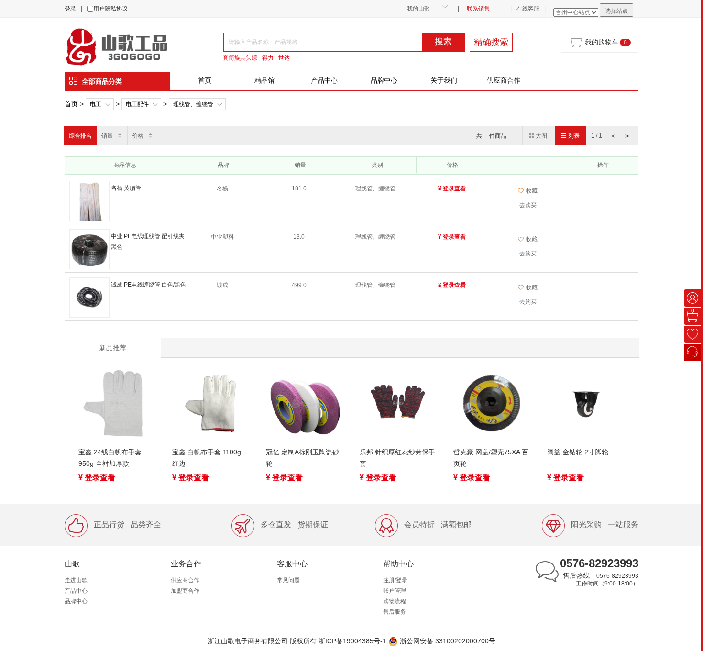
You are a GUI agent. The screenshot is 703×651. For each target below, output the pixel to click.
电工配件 (137, 104)
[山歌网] (128, 46)
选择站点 (616, 11)
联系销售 (478, 8)
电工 (95, 104)
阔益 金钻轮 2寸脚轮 (577, 452)
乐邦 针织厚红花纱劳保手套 (397, 457)
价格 (137, 135)
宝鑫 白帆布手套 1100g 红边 (206, 457)
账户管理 (394, 590)
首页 (204, 80)
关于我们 (443, 80)
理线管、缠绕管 (193, 104)
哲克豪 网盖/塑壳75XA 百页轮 (490, 457)
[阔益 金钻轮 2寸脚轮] (585, 405)
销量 (107, 135)
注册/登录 (395, 580)
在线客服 (527, 8)
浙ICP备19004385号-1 (352, 641)
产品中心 (324, 80)
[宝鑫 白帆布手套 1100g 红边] (210, 405)
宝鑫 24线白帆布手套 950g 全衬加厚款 (110, 457)
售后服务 (394, 611)
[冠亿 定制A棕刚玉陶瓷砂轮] (304, 405)
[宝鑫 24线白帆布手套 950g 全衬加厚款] (116, 405)
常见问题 (288, 580)
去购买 (528, 205)
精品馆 (264, 80)
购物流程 (394, 601)
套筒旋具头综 (240, 58)
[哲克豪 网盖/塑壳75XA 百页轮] (491, 405)
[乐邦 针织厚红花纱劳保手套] (398, 405)
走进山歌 (76, 580)
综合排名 (80, 135)
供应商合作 (503, 80)
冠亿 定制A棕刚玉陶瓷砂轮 (302, 457)
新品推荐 (112, 348)
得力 (268, 58)
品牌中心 (384, 80)
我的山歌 (418, 8)
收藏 (532, 191)
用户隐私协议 (110, 8)
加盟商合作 (185, 590)
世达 (284, 58)
